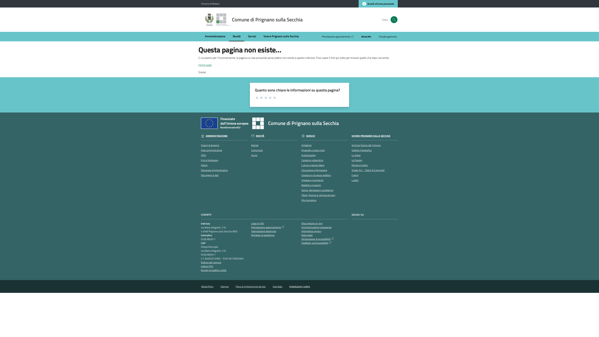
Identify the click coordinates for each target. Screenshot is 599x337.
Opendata (277, 286)
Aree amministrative (211, 150)
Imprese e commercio (312, 180)
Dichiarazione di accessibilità (315, 239)
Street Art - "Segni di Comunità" (368, 170)
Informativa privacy (311, 231)
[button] (394, 19)
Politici (204, 165)
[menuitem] (215, 36)
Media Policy (207, 286)
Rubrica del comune (211, 262)
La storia (356, 155)
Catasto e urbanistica (312, 160)
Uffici (203, 155)
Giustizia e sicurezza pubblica (316, 175)
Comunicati (257, 150)
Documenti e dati (210, 175)
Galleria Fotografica (362, 150)
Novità (260, 136)
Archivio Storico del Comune (366, 145)
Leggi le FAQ (257, 223)
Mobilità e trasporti (311, 185)
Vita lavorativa (308, 200)
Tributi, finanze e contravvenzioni (318, 195)
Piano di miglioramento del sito (251, 286)
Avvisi (254, 155)
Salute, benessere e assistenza (317, 190)
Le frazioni (357, 160)
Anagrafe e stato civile (313, 150)
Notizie (254, 145)
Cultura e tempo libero (312, 165)
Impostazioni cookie (299, 286)
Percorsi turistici (360, 165)
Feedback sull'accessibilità (314, 243)
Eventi (355, 175)
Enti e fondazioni (209, 160)
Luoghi (355, 180)
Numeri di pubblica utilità (213, 270)
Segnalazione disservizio (263, 231)
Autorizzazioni (308, 155)
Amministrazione (217, 136)
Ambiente (306, 145)
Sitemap (225, 286)
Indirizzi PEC (207, 266)
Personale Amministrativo (214, 170)
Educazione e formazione (314, 170)
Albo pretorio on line (311, 223)
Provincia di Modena (210, 3)
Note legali (307, 235)
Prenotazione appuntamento (266, 227)
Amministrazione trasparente (316, 227)
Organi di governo (210, 145)
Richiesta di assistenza (263, 235)
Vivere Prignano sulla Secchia (371, 136)
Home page (205, 65)
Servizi (310, 136)
